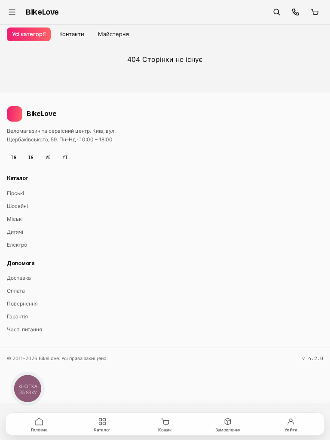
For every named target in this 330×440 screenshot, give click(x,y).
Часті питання (24, 329)
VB (48, 157)
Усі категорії (29, 34)
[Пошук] (276, 12)
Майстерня (113, 34)
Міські (15, 219)
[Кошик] (314, 12)
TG (13, 157)
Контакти (71, 34)
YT (65, 157)
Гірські (15, 193)
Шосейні (17, 206)
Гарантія (17, 316)
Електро (17, 244)
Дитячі (15, 232)
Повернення (22, 303)
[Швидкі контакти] (295, 12)
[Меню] (12, 12)
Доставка (19, 278)
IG (31, 157)
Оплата (16, 290)
